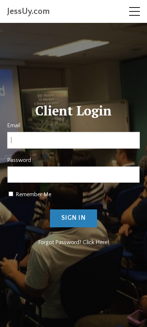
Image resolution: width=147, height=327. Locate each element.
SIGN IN (73, 218)
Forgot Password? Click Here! (73, 242)
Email (13, 125)
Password (19, 160)
